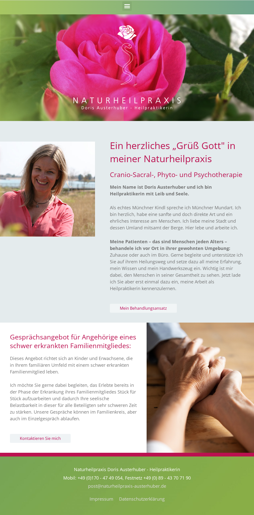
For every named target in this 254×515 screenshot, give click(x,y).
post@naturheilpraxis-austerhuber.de (127, 486)
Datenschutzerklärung (142, 499)
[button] (127, 6)
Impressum (101, 499)
